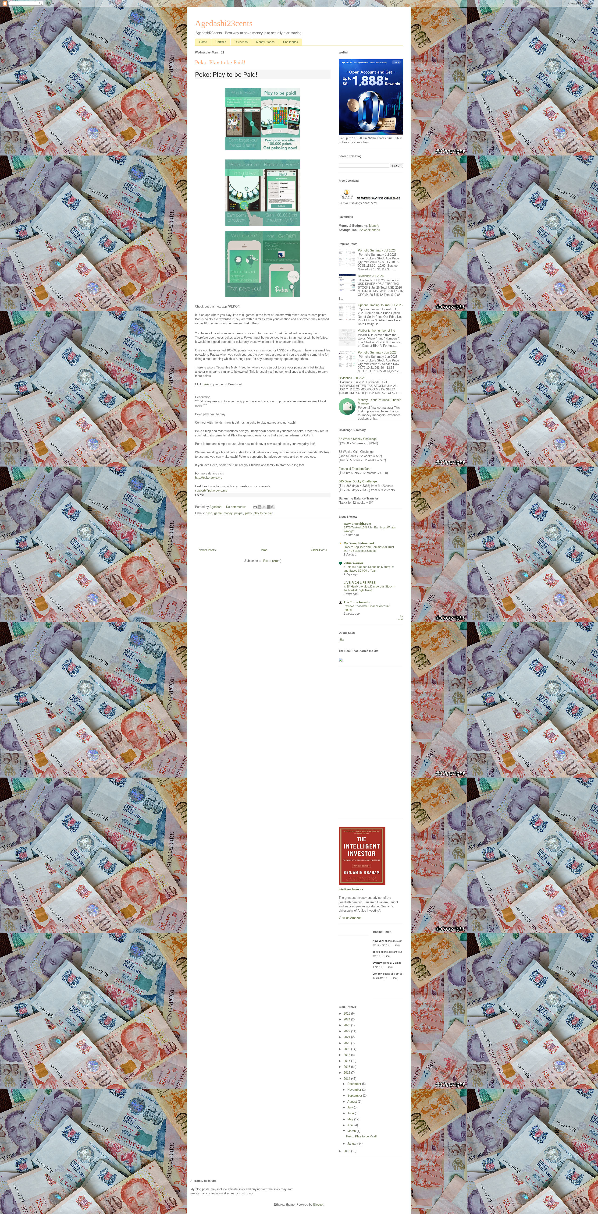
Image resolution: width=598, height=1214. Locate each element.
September (355, 1095)
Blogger (318, 1204)
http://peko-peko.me (208, 477)
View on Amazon (350, 918)
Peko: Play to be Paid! (220, 62)
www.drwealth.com (357, 523)
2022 (347, 1031)
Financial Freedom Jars (354, 469)
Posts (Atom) (272, 561)
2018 (347, 1055)
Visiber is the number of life (376, 330)
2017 (347, 1061)
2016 (347, 1067)
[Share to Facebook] (268, 507)
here (206, 384)
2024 (347, 1019)
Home (203, 42)
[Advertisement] (371, 745)
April (350, 1125)
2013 (347, 1151)
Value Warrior (353, 563)
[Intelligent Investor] (362, 884)
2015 (347, 1072)
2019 (347, 1049)
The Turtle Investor (357, 602)
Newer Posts (207, 550)
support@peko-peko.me (211, 490)
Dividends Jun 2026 (352, 378)
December (354, 1084)
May (350, 1119)
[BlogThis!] (259, 507)
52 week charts (370, 230)
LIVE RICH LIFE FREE (360, 582)
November (354, 1089)
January (353, 1143)
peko (248, 513)
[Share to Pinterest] (273, 507)
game (218, 513)
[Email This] (255, 507)
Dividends (241, 42)
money (228, 513)
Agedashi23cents (224, 23)
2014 (347, 1078)
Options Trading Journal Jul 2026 (380, 305)
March (352, 1131)
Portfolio (221, 42)
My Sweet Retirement (359, 543)
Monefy (374, 225)
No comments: (236, 507)
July (350, 1107)
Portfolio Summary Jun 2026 (377, 352)
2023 (347, 1025)
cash (209, 513)
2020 (347, 1043)
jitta (341, 639)
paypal (238, 513)
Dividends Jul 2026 (371, 276)
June (351, 1113)
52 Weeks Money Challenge (358, 439)
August (352, 1101)
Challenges (290, 42)
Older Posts (319, 550)
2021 (347, 1037)
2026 (347, 1013)
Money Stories (265, 42)
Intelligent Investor (351, 889)
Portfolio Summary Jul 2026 (376, 250)
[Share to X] (264, 507)
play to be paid (263, 513)
